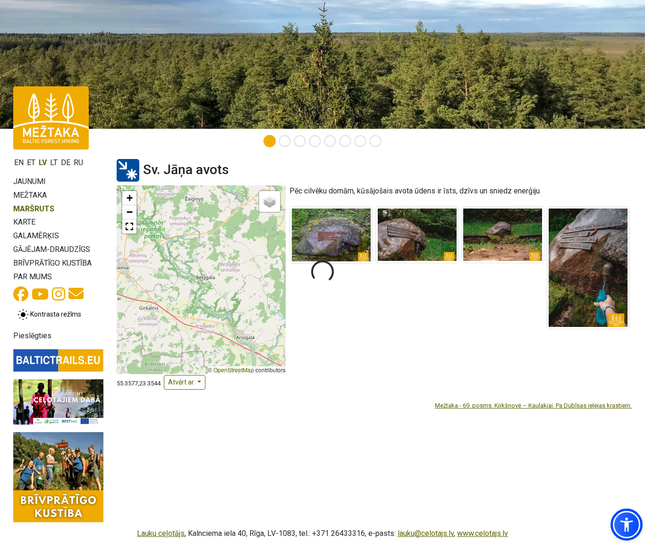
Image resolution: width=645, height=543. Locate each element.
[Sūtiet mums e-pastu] (76, 296)
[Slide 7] (360, 141)
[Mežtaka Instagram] (58, 296)
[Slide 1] (269, 141)
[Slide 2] (285, 141)
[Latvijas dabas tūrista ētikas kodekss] (58, 402)
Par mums (32, 276)
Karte (24, 221)
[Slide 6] (345, 141)
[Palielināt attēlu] (331, 234)
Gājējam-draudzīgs (51, 249)
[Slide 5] (330, 141)
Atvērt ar (181, 382)
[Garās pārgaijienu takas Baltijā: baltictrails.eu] (58, 360)
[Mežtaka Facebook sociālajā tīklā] (20, 296)
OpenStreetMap (233, 370)
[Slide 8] (375, 141)
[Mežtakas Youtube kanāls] (40, 296)
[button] (129, 198)
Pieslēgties (32, 335)
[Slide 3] (300, 141)
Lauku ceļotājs (161, 533)
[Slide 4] (315, 141)
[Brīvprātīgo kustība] (58, 477)
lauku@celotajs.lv (426, 533)
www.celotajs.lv (482, 533)
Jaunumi (29, 181)
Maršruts (33, 208)
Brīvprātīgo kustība (52, 263)
